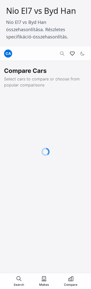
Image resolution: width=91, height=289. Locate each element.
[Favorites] (72, 53)
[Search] (62, 53)
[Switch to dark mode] (82, 53)
